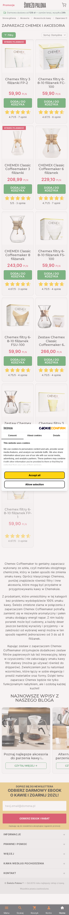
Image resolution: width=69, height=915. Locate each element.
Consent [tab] (12, 435)
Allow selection (34, 484)
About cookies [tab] (34, 435)
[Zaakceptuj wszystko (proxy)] (34, 475)
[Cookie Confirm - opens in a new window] (52, 428)
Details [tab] (56, 435)
